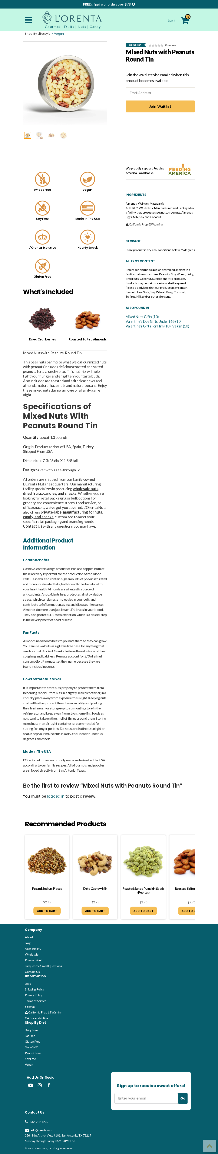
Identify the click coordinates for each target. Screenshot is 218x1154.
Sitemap (30, 1006)
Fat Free (30, 1036)
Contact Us (32, 971)
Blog (28, 943)
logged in (56, 796)
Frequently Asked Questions (43, 966)
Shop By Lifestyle (37, 34)
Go (182, 1098)
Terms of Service (35, 1001)
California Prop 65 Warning (45, 1012)
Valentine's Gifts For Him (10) (148, 326)
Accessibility (33, 948)
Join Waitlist (160, 106)
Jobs (28, 983)
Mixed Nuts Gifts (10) (142, 316)
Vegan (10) (180, 326)
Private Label (33, 960)
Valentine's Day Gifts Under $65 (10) (154, 321)
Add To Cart (47, 911)
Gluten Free (32, 1041)
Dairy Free (31, 1030)
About (29, 937)
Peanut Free (33, 1053)
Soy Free (30, 1059)
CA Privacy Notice (36, 1018)
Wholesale (32, 954)
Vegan (29, 1064)
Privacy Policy (33, 995)
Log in (172, 20)
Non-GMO (32, 1047)
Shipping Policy (34, 989)
